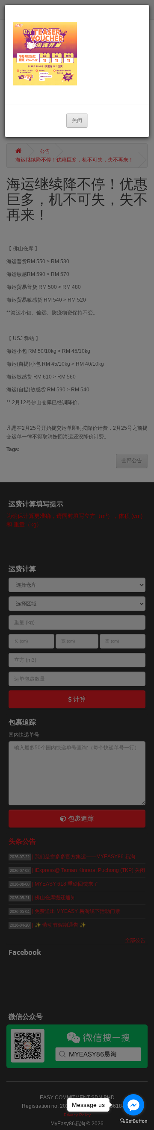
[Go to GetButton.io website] (133, 1121)
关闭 (77, 120)
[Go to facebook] (133, 1104)
